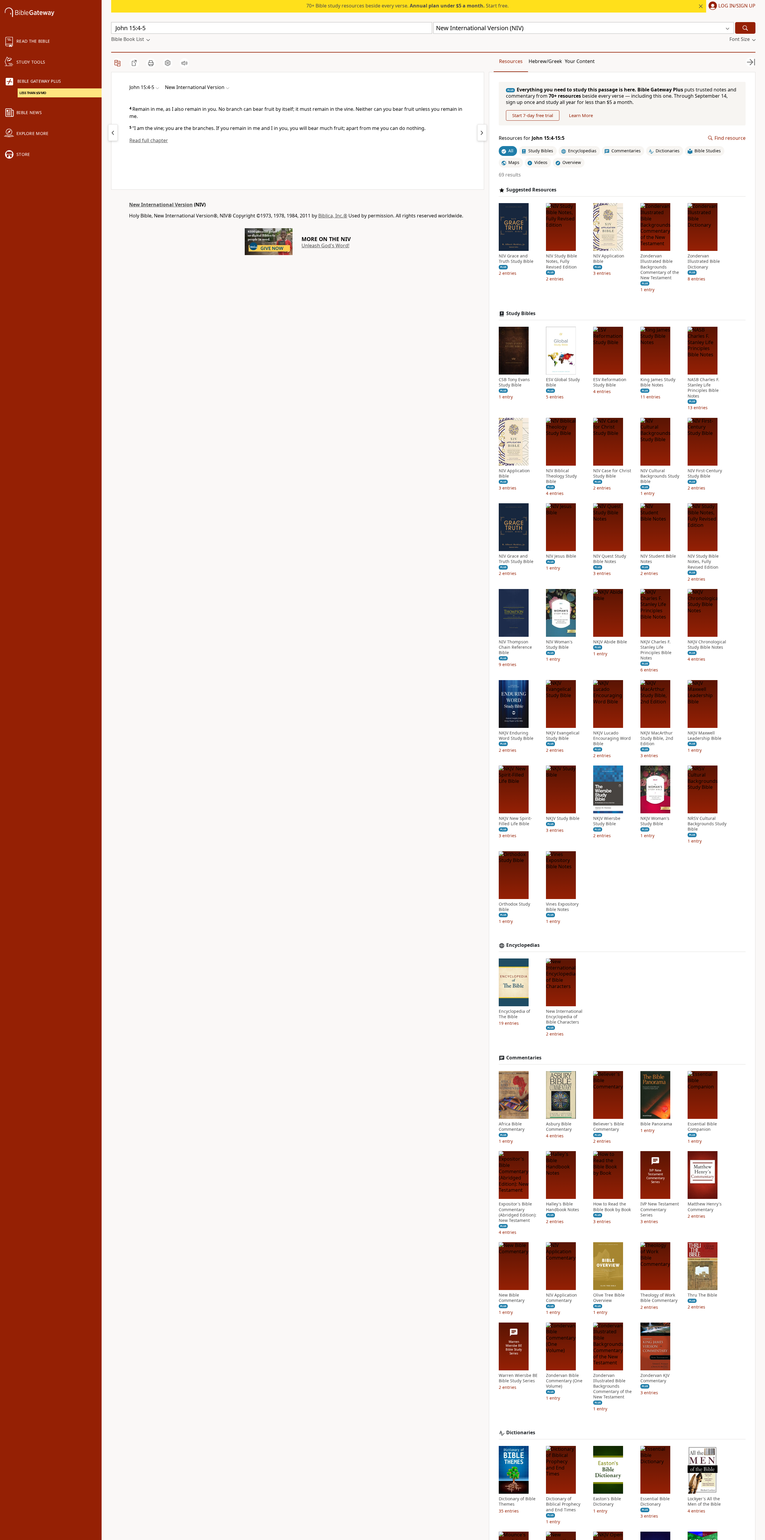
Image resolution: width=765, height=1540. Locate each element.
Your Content (580, 61)
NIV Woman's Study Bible (559, 644)
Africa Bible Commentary (511, 1126)
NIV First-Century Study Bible (705, 473)
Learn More (581, 115)
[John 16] (482, 132)
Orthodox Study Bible (514, 906)
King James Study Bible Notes (657, 382)
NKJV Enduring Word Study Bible (516, 735)
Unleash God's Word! (325, 245)
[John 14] (113, 132)
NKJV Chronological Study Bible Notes (707, 644)
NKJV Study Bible (562, 818)
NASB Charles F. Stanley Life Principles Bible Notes (703, 388)
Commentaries (523, 1058)
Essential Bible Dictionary (655, 1501)
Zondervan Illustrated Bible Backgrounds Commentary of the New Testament (659, 266)
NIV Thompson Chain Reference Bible (515, 647)
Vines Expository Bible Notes (562, 906)
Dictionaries (520, 1432)
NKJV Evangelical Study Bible (562, 735)
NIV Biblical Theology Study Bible (561, 476)
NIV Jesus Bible (561, 556)
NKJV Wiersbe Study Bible (606, 821)
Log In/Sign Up (736, 6)
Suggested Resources (531, 190)
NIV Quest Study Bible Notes (609, 558)
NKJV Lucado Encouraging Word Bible (612, 738)
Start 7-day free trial (532, 115)
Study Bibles (521, 313)
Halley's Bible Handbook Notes (562, 1206)
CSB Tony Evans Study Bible (514, 382)
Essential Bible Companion (702, 1126)
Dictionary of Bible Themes (517, 1501)
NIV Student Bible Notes (658, 558)
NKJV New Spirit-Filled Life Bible (515, 821)
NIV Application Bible (608, 258)
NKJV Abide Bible (610, 642)
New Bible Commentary (511, 1297)
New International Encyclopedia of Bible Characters (564, 1017)
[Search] (745, 28)
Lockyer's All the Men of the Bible (704, 1501)
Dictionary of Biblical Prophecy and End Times (563, 1504)
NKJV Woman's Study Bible (654, 821)
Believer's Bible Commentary (608, 1126)
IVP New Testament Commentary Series (659, 1209)
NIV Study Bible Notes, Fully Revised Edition (561, 261)
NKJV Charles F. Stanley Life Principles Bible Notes (655, 650)
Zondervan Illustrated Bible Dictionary (704, 261)
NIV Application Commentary (561, 1297)
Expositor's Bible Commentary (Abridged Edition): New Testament (517, 1212)
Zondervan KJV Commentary (654, 1378)
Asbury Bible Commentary (559, 1126)
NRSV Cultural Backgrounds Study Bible (707, 824)
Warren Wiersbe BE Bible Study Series (518, 1378)
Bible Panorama (656, 1124)
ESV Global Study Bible (563, 382)
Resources (511, 61)
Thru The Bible (702, 1295)
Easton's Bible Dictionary (607, 1501)
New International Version (161, 204)
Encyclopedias (523, 945)
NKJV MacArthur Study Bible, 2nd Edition (656, 738)
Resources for (531, 138)
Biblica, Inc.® (332, 215)
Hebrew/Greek (545, 61)
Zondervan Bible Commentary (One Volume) (564, 1381)
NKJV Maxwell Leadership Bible (704, 735)
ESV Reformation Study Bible (609, 382)
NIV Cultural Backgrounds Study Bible (659, 476)
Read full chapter (148, 140)
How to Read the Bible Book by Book (612, 1206)
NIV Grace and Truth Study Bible (516, 258)
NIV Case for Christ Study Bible (612, 473)
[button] (730, 6)
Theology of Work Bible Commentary (658, 1297)
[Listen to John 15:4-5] (184, 63)
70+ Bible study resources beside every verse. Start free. (407, 5)
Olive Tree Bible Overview (609, 1297)
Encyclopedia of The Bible (514, 1014)
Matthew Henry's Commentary (705, 1206)
